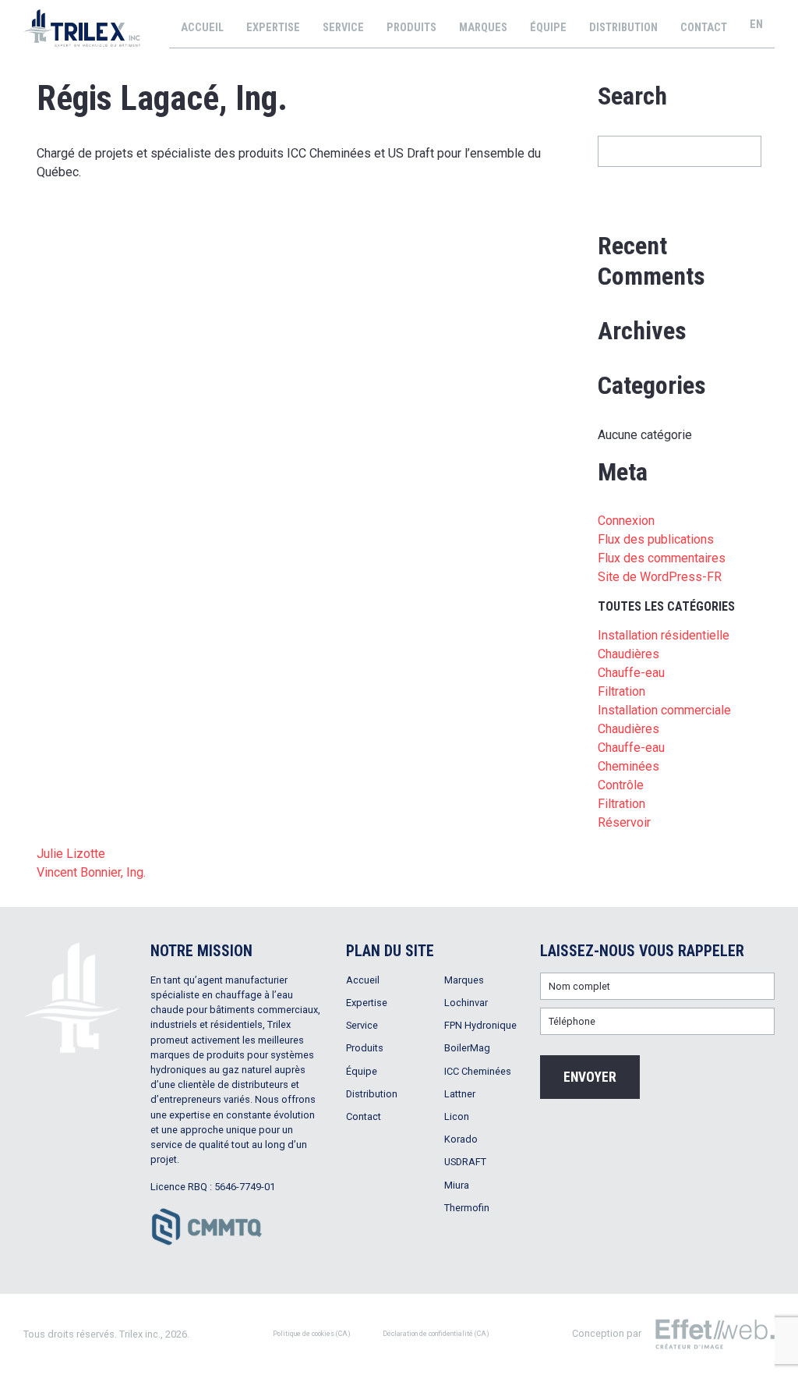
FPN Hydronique (480, 1025)
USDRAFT (465, 1162)
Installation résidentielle (663, 635)
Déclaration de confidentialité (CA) (436, 1334)
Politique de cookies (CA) (312, 1334)
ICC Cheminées (477, 1071)
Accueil (202, 27)
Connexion (626, 520)
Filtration (621, 803)
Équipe (548, 27)
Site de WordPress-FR (660, 576)
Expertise (273, 27)
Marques (483, 27)
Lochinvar (466, 1002)
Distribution (623, 27)
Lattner (459, 1094)
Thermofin (466, 1208)
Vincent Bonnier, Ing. (91, 872)
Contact (703, 27)
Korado (461, 1139)
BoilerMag (467, 1048)
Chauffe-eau (631, 747)
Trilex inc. (140, 1334)
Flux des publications (656, 539)
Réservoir (624, 822)
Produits (411, 27)
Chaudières (628, 728)
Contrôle (621, 785)
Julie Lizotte (71, 853)
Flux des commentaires (662, 558)
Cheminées (628, 766)
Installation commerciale (664, 710)
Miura (456, 1185)
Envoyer (589, 1077)
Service (343, 27)
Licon (456, 1116)
